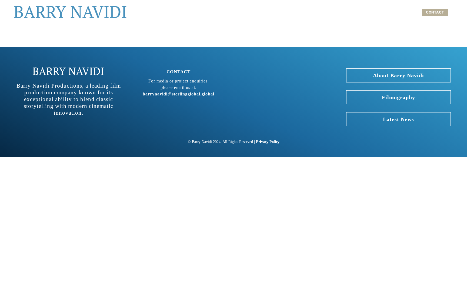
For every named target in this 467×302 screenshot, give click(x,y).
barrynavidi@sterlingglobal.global (178, 94)
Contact (435, 12)
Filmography (384, 12)
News (411, 12)
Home (308, 12)
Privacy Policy (267, 142)
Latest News (398, 119)
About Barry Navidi (342, 12)
